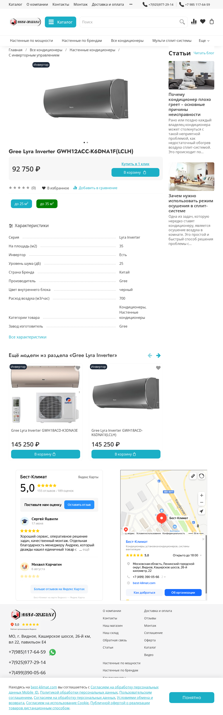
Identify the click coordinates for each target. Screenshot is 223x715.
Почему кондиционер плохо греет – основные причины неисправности (190, 104)
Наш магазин (113, 625)
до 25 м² (21, 203)
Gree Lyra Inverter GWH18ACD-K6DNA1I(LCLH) (117, 432)
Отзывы (150, 618)
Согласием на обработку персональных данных (74, 697)
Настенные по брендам (82, 40)
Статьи (108, 647)
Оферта (150, 640)
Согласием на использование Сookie (57, 702)
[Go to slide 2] (87, 142)
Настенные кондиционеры (92, 50)
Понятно (191, 697)
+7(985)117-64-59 (27, 652)
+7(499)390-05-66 (27, 672)
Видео (148, 655)
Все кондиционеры (127, 40)
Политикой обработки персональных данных (79, 692)
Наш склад (110, 633)
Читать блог (204, 53)
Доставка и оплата (108, 4)
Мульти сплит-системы (171, 40)
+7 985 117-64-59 (197, 4)
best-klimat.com (44, 687)
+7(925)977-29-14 (161, 4)
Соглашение (153, 633)
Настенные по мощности (31, 40)
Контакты (60, 4)
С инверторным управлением (34, 55)
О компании (37, 4)
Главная (15, 50)
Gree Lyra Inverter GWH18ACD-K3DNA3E (44, 430)
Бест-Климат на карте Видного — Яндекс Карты (59, 597)
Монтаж (81, 4)
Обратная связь (115, 640)
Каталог (15, 4)
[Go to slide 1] (84, 142)
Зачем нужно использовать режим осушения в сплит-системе (191, 203)
